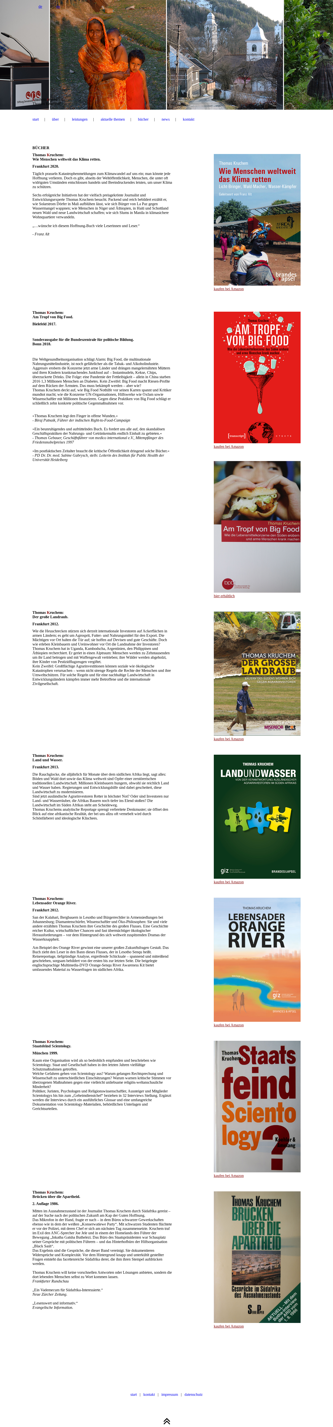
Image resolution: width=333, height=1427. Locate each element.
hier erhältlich (224, 596)
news (166, 119)
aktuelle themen (113, 119)
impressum (169, 1394)
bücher (143, 119)
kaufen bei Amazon (229, 289)
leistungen (80, 119)
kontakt (188, 119)
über (55, 119)
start (35, 119)
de (40, 6)
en (58, 6)
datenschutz (194, 1394)
